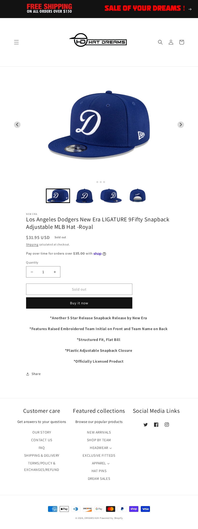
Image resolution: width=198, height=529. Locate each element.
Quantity (32, 262)
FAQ (42, 447)
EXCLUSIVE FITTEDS (99, 455)
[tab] (93, 182)
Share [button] (36, 374)
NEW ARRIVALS (99, 432)
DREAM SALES (99, 478)
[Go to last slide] (17, 125)
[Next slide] (180, 125)
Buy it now (79, 303)
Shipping (32, 244)
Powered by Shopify (111, 518)
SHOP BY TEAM (99, 440)
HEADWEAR (99, 447)
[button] (16, 42)
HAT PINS (99, 470)
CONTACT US (41, 440)
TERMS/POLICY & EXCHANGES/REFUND (41, 466)
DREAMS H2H (92, 518)
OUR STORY (41, 432)
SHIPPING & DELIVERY (41, 455)
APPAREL (99, 463)
